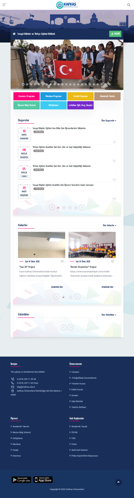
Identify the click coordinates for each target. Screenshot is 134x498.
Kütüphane (53, 105)
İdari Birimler (77, 401)
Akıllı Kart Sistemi (79, 450)
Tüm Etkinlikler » (108, 314)
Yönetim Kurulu (78, 383)
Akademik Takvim (107, 96)
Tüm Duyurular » (108, 120)
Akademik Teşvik (79, 426)
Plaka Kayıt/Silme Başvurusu (84, 456)
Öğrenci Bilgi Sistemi (27, 105)
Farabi (15, 450)
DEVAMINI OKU (57, 287)
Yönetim (75, 372)
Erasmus (17, 456)
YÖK (73, 438)
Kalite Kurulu (77, 389)
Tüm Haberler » (109, 225)
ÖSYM (74, 432)
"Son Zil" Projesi (27, 267)
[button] (58, 207)
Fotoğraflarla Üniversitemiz (83, 378)
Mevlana (16, 444)
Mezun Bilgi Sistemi (22, 432)
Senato (74, 395)
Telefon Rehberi (78, 407)
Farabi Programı (81, 96)
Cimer (74, 444)
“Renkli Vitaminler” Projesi (83, 267)
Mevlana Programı (53, 96)
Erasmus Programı (26, 96)
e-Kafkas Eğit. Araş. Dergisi (80, 105)
